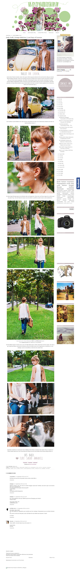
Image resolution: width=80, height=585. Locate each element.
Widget (45, 342)
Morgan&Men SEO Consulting (38, 342)
